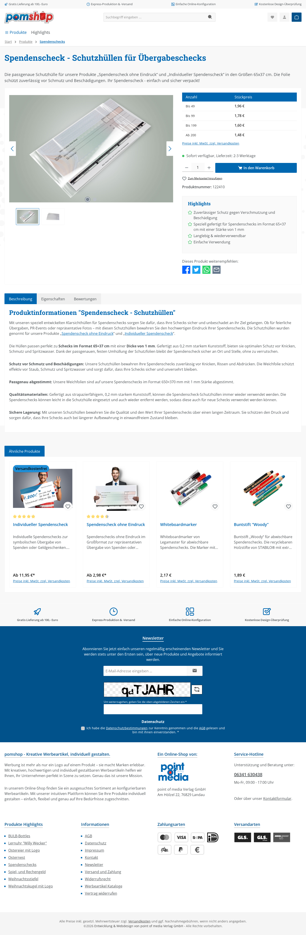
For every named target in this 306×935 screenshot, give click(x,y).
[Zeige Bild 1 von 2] (87, 199)
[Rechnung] (197, 850)
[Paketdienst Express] (262, 837)
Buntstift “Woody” (251, 524)
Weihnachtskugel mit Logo (30, 886)
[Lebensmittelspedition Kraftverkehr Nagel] (281, 837)
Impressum (94, 850)
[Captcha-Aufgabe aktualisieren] (197, 689)
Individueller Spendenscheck (149, 333)
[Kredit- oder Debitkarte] (172, 837)
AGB (202, 728)
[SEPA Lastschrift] (198, 837)
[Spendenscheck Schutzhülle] (91, 148)
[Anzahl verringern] (186, 167)
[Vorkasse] (164, 850)
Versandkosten (139, 921)
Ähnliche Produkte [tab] (24, 451)
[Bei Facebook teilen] (186, 269)
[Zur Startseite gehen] (29, 17)
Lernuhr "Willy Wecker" (27, 843)
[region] (91, 159)
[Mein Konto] (284, 17)
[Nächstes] (169, 148)
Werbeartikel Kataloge (103, 886)
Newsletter (94, 864)
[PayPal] (181, 850)
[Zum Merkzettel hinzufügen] (67, 506)
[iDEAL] (213, 837)
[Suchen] (210, 17)
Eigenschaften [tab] (53, 299)
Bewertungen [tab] (85, 299)
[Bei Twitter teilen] (196, 269)
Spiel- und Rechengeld (27, 871)
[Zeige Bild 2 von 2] (95, 199)
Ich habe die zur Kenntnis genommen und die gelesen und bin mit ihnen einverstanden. (155, 730)
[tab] (20, 298)
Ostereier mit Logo (24, 850)
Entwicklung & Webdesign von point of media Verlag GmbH (138, 926)
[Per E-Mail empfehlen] (216, 269)
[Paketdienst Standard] (242, 837)
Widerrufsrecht (98, 879)
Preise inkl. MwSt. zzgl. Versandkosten (210, 143)
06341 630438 (248, 774)
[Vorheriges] (12, 148)
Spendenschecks (22, 864)
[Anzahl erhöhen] (209, 167)
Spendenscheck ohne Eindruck (87, 333)
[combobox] (154, 17)
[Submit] (195, 671)
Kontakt (91, 857)
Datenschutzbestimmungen (127, 728)
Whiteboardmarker (178, 524)
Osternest (16, 857)
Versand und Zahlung (103, 871)
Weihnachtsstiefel (23, 879)
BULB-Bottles (19, 835)
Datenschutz (95, 843)
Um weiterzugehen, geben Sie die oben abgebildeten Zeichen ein (145, 702)
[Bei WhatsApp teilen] (206, 269)
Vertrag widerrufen (101, 893)
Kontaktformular (277, 798)
